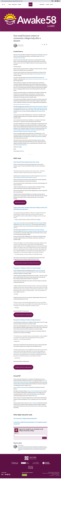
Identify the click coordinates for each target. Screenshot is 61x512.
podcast (25, 123)
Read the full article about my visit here (21, 104)
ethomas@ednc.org (23, 144)
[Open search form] (4, 4)
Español (19, 4)
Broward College (22, 111)
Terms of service (52, 475)
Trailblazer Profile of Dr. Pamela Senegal (23, 314)
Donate (47, 4)
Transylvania (43, 73)
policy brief (35, 403)
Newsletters (42, 4)
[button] (44, 44)
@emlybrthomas (38, 136)
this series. (35, 395)
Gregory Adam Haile (35, 109)
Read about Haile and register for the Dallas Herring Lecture (27, 262)
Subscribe (24, 475)
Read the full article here (20, 202)
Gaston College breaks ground (19, 387)
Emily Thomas (20, 45)
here (33, 120)
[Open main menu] (2, 4)
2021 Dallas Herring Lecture (25, 224)
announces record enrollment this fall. (34, 391)
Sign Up (44, 437)
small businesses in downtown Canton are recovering (36, 79)
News (10, 4)
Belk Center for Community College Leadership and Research (34, 108)
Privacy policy (57, 475)
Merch (51, 4)
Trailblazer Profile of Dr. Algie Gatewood (23, 367)
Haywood (36, 73)
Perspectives (14, 4)
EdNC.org (22, 151)
